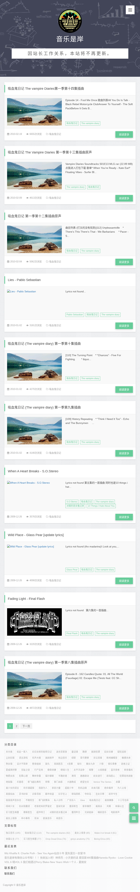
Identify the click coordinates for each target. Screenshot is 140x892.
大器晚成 (71, 782)
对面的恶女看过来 (75, 506)
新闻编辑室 (111, 758)
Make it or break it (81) (105, 833)
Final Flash (72, 633)
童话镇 (74, 752)
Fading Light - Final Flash (26, 599)
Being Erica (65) (102, 839)
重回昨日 (75, 812)
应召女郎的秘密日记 (42, 752)
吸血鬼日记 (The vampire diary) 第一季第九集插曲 (44, 407)
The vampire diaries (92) (58, 833)
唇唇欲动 (84, 776)
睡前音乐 (102, 812)
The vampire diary (90, 123)
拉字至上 (62, 794)
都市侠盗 (49, 794)
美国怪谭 (95, 752)
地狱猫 (9, 782)
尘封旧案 (10, 758)
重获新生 (73, 806)
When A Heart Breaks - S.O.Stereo (33, 471)
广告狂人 (71, 800)
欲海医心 (110, 776)
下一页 (26, 726)
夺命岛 (88, 794)
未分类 (9, 752)
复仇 (47, 764)
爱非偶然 (86, 806)
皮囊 (118, 782)
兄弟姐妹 (89, 812)
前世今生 (113, 794)
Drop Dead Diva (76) (56, 839)
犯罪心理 (23, 776)
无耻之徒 (25, 770)
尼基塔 (20, 782)
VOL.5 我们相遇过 (25, 862)
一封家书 (80, 853)
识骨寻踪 (36, 794)
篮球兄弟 (60, 806)
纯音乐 (59, 818)
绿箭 (73, 758)
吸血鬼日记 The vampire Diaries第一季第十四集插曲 (46, 88)
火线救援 (102, 770)
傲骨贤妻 (51, 770)
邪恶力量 (56, 788)
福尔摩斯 (49, 776)
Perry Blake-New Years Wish (52, 862)
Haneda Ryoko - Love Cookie (116, 857)
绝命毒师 (108, 788)
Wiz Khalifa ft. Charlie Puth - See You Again (29, 853)
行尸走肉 (38, 770)
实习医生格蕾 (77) (32, 839)
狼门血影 (58, 782)
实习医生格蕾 (12, 812)
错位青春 (112, 764)
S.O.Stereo (72, 501)
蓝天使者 (115, 770)
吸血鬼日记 (72, 123)
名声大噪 (36, 758)
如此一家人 (22, 752)
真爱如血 (10, 794)
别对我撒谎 (24, 806)
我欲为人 (43, 788)
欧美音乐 (47, 818)
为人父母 (121, 788)
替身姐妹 (36, 764)
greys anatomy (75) (80, 839)
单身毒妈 (128, 770)
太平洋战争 (79, 770)
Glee (82, 800)
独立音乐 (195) (13, 833)
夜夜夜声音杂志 (13, 800)
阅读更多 (124, 134)
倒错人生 (65, 770)
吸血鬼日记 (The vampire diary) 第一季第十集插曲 (44, 344)
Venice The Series (102, 782)
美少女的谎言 (12, 788)
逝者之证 (125, 764)
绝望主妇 (84, 782)
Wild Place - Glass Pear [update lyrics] (36, 535)
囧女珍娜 (108, 752)
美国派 (99, 806)
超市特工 (40, 812)
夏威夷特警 (11, 770)
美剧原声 (49, 758)
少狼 (101, 764)
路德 (84, 752)
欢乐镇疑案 (28, 788)
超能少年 (69, 788)
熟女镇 (9, 764)
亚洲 (36, 818)
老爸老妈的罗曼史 (43, 806)
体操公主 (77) (12, 839)
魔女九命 (90, 764)
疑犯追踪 (121, 752)
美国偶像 (109, 800)
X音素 (70, 764)
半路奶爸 (62, 776)
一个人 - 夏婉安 (77, 862)
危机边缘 (82, 788)
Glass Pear (72, 569)
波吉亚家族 (61, 752)
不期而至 (30, 800)
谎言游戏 (23, 758)
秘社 (79, 764)
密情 (47, 782)
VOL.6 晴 (9, 862)
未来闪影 (95, 788)
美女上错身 (11, 818)
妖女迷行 (97, 776)
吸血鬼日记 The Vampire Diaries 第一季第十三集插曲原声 (50, 152)
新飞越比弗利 (34, 782)
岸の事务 (25, 818)
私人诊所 (58, 800)
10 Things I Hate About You (101, 506)
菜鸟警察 (84, 758)
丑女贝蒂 (100, 794)
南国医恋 (58, 764)
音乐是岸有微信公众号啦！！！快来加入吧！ (29, 857)
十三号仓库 (123, 800)
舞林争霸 (36, 776)
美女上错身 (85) (82, 833)
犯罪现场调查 (126, 776)
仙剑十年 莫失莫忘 (64, 853)
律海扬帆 (75, 794)
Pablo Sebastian (75, 314)
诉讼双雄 (97, 758)
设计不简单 (22, 764)
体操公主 (119, 806)
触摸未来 (126, 758)
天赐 (108, 806)
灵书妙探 (23, 794)
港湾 (73, 776)
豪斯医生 (27, 812)
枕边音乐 (62, 758)
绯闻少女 (10, 806)
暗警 (91, 770)
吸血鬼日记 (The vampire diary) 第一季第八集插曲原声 (47, 662)
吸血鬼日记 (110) (33, 833)
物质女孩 (10, 776)
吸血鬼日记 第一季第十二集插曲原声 (34, 216)
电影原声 (115, 812)
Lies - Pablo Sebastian (24, 280)
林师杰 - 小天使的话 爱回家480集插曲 (77, 857)
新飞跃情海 (44, 800)
